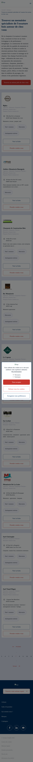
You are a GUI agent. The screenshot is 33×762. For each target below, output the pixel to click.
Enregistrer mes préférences (16, 396)
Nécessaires (18, 375)
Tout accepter (16, 382)
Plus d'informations (16, 371)
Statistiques (18, 377)
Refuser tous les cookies (16, 389)
